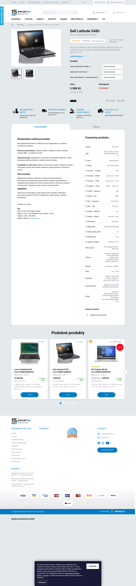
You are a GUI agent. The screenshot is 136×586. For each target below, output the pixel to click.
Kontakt (13, 2)
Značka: (113, 42)
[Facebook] (98, 442)
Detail (29, 395)
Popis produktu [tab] (41, 127)
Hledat (75, 12)
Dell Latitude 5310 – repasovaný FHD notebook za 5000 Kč (22, 485)
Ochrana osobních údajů (50, 2)
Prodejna (22, 2)
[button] (60, 403)
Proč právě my (15, 455)
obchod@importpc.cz (108, 434)
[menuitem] (17, 19)
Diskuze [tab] (96, 127)
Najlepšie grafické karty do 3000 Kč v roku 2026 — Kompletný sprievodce (22, 474)
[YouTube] (107, 442)
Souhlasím (92, 566)
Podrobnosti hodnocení (97, 41)
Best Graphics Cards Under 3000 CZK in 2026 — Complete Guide (22, 479)
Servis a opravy (16, 452)
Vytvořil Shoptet (104, 511)
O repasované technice (18, 458)
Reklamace (64, 2)
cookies (45, 575)
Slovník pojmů (15, 461)
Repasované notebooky (98, 315)
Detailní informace (76, 56)
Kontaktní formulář (107, 450)
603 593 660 (105, 437)
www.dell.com (34, 218)
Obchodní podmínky (34, 2)
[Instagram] (102, 442)
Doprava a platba (16, 449)
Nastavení (42, 582)
